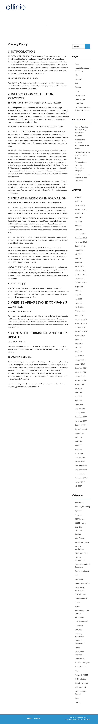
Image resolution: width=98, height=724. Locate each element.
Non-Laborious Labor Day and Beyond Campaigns (82, 178)
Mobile (77, 648)
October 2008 (80, 425)
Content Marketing (82, 571)
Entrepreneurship (81, 598)
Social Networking (81, 683)
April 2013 (78, 226)
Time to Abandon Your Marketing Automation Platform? (81, 131)
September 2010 (81, 331)
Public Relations (81, 667)
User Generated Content (81, 692)
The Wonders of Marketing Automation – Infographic (81, 166)
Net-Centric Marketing (79, 653)
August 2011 (79, 287)
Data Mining (79, 579)
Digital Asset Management (80, 588)
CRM (76, 575)
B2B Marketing (80, 519)
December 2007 (81, 466)
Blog (76, 83)
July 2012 (78, 254)
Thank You (79, 103)
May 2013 (78, 222)
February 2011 (80, 311)
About (77, 64)
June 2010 (78, 344)
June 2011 (78, 295)
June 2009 (78, 392)
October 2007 (80, 474)
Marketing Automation (79, 635)
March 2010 (79, 356)
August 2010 (79, 335)
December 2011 (81, 274)
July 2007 (78, 486)
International (79, 617)
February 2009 (80, 409)
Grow (77, 91)
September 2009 (81, 380)
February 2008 (80, 457)
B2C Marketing (80, 523)
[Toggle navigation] (89, 5)
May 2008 (78, 445)
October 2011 (80, 278)
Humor (77, 606)
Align (77, 75)
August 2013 (79, 213)
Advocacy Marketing (82, 507)
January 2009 (80, 413)
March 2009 (79, 405)
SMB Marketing (80, 679)
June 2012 (78, 258)
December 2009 (81, 368)
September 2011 (81, 283)
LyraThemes (86, 719)
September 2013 (81, 209)
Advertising (79, 503)
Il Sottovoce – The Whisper (82, 611)
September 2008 (81, 429)
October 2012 (80, 246)
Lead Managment (81, 622)
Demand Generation (82, 583)
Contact (78, 87)
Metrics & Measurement (80, 642)
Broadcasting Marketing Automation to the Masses (82, 144)
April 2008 (78, 449)
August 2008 (79, 433)
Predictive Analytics (82, 663)
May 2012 (78, 262)
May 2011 (78, 299)
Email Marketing (81, 594)
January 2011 (80, 315)
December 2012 (81, 238)
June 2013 (78, 217)
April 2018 (78, 201)
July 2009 (78, 388)
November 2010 (81, 323)
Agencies (78, 511)
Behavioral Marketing (78, 528)
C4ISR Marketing (81, 553)
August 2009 (79, 384)
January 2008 (80, 462)
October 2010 (80, 327)
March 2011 (79, 307)
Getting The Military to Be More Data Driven (82, 155)
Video (77, 698)
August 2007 (79, 482)
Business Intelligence (79, 547)
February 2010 (80, 360)
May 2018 (78, 197)
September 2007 (81, 478)
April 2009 (78, 401)
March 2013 (79, 230)
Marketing (78, 630)
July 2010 (78, 339)
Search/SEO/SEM (81, 675)
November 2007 (81, 470)
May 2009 (78, 396)
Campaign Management (80, 558)
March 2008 (79, 453)
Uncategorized (80, 687)
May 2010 (78, 348)
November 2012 (81, 242)
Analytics (78, 515)
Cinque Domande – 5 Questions (82, 565)
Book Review (79, 538)
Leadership (79, 626)
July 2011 (78, 291)
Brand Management (82, 542)
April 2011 (78, 303)
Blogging (78, 534)
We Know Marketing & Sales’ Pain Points (82, 108)
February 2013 (80, 234)
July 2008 (78, 437)
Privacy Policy (80, 95)
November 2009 (81, 372)
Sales (77, 671)
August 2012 (79, 250)
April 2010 (78, 352)
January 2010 (80, 364)
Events (77, 602)
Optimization (79, 659)
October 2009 (80, 376)
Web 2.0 (78, 702)
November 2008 (81, 421)
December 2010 (81, 319)
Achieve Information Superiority (82, 69)
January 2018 (80, 205)
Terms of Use (80, 99)
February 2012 (80, 270)
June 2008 (78, 441)
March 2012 (79, 266)
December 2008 (81, 417)
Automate (78, 79)
